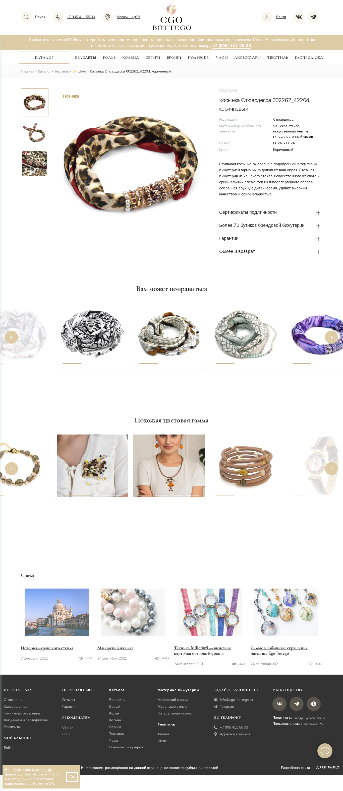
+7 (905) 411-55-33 (231, 45)
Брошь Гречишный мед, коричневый (86, 505)
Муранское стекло (173, 706)
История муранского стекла (47, 648)
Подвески (199, 57)
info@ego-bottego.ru (236, 699)
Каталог (44, 57)
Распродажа (309, 57)
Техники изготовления (22, 713)
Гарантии (70, 706)
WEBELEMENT (327, 767)
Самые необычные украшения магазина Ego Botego (279, 650)
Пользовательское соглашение (297, 723)
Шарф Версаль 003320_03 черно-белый (88, 374)
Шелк (82, 71)
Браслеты (85, 57)
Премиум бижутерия (126, 747)
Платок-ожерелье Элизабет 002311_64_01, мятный (242, 374)
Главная (27, 71)
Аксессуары (247, 57)
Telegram (227, 706)
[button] (11, 337)
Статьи (68, 727)
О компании (14, 699)
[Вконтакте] (301, 17)
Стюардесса (283, 119)
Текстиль (277, 57)
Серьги (152, 57)
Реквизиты (12, 727)
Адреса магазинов (235, 734)
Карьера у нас (15, 706)
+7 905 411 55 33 (234, 727)
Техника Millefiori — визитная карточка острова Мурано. (202, 650)
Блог (66, 734)
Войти (9, 747)
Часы (222, 57)
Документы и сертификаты (26, 720)
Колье (109, 57)
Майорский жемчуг (115, 648)
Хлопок (163, 734)
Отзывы (68, 699)
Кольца (130, 57)
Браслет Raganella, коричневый (247, 502)
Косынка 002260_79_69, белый (170, 371)
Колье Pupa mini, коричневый (169, 502)
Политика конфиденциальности (298, 717)
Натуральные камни (174, 713)
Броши (174, 57)
